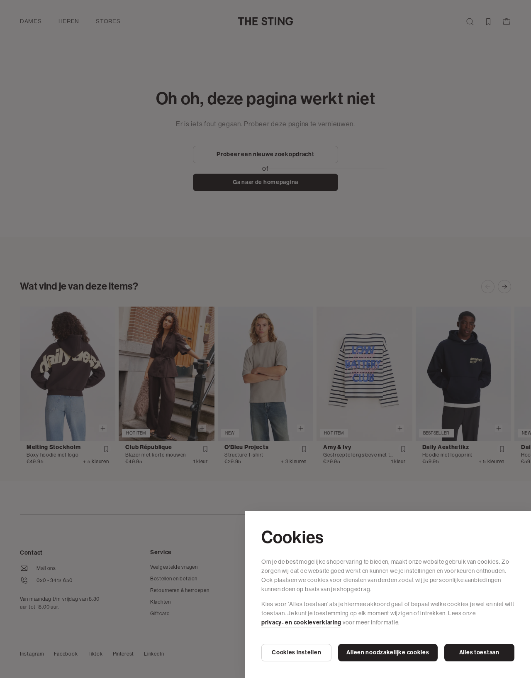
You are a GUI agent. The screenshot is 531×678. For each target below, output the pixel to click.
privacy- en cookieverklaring (301, 622)
